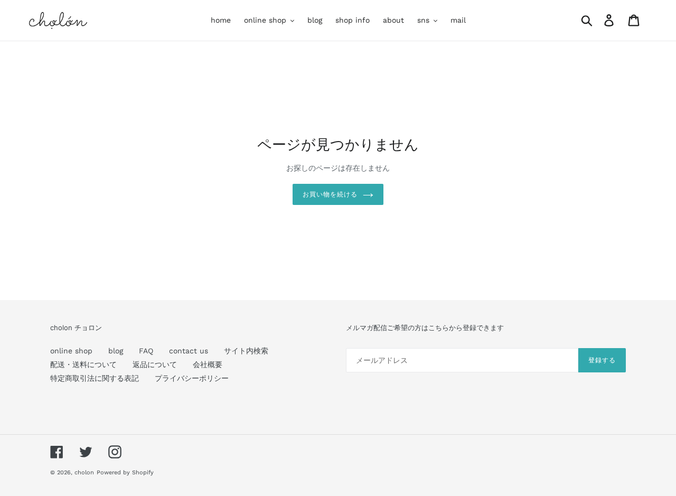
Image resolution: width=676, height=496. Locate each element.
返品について (155, 364)
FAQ (146, 351)
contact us (188, 351)
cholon (84, 472)
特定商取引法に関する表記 (94, 378)
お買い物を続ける (330, 194)
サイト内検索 (246, 351)
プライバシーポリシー (192, 378)
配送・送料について (83, 364)
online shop (71, 351)
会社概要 (207, 364)
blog (115, 351)
